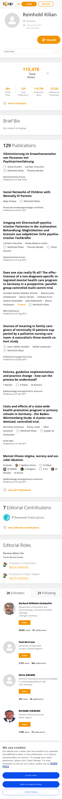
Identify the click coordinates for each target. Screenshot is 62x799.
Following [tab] (46, 593)
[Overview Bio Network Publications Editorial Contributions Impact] (31, 51)
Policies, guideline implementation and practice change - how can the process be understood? (28, 375)
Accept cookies (31, 775)
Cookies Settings (31, 792)
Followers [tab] (15, 593)
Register (46, 4)
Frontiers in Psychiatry (22, 563)
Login (29, 4)
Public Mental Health (13, 557)
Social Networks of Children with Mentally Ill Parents (26, 194)
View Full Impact (17, 103)
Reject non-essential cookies (31, 784)
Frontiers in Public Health (24, 574)
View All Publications (19, 490)
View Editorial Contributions (23, 527)
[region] (31, 770)
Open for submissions (19, 567)
